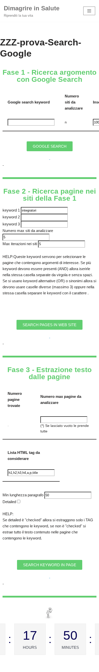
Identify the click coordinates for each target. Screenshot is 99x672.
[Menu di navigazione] (89, 11)
